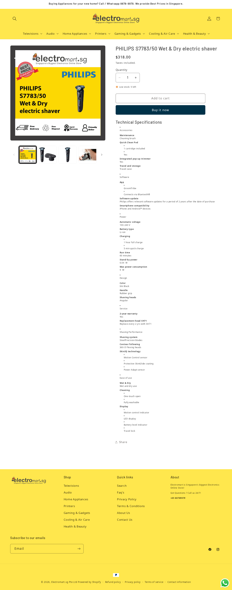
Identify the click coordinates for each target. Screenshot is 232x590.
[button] (14, 18)
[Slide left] (14, 154)
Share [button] (123, 442)
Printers (69, 506)
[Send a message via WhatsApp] (225, 583)
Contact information (179, 582)
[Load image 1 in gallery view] (28, 155)
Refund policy (113, 582)
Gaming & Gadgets (77, 513)
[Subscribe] (78, 548)
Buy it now (160, 110)
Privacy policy (133, 582)
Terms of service (154, 582)
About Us (123, 513)
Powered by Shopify (89, 582)
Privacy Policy (127, 499)
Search (122, 486)
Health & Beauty (75, 526)
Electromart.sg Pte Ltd (64, 582)
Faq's (120, 492)
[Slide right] (101, 154)
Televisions (71, 486)
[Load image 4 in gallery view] (88, 155)
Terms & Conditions (131, 506)
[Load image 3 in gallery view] (68, 155)
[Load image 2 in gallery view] (48, 155)
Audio (68, 492)
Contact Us (124, 520)
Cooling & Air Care (77, 520)
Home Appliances (76, 499)
